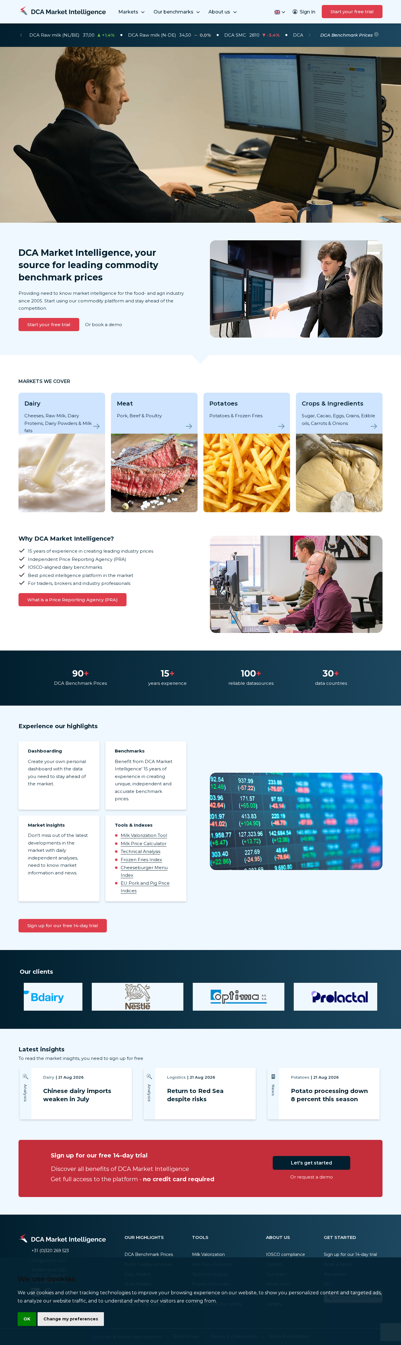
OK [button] (26, 1319)
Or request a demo (311, 1177)
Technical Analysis (140, 851)
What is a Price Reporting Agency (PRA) (72, 599)
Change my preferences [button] (70, 1319)
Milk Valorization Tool (144, 835)
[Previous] (20, 35)
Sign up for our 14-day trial (350, 1254)
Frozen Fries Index (141, 859)
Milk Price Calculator (143, 843)
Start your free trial (352, 11)
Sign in (307, 12)
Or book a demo (103, 324)
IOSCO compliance (285, 1254)
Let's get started (311, 1163)
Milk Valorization (208, 1254)
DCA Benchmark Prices (148, 1254)
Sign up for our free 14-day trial (62, 925)
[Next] (309, 35)
